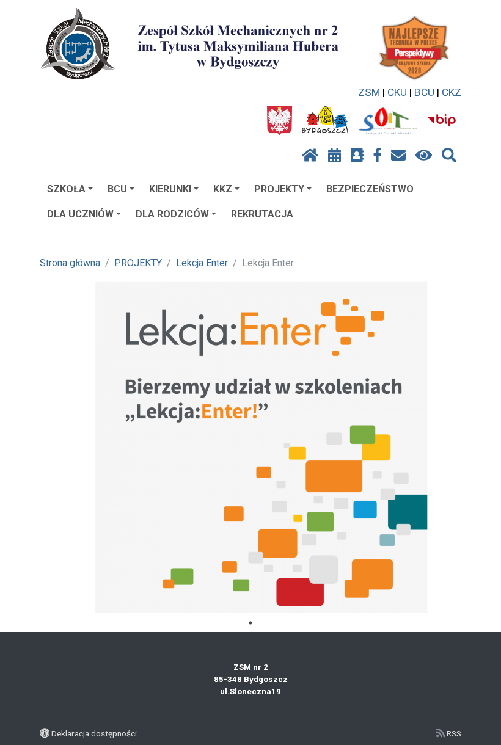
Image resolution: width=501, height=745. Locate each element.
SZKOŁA (66, 189)
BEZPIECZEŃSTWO (370, 189)
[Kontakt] (398, 156)
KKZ (222, 189)
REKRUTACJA (262, 214)
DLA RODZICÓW (172, 214)
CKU (397, 92)
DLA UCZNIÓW (80, 214)
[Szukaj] (449, 156)
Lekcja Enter (202, 263)
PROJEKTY (279, 189)
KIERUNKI (170, 189)
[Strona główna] (310, 156)
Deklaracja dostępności (94, 733)
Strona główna (70, 263)
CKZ (451, 92)
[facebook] (377, 156)
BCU (424, 92)
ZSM (369, 92)
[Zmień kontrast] (424, 156)
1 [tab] (250, 623)
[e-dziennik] (357, 156)
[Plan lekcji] (334, 156)
